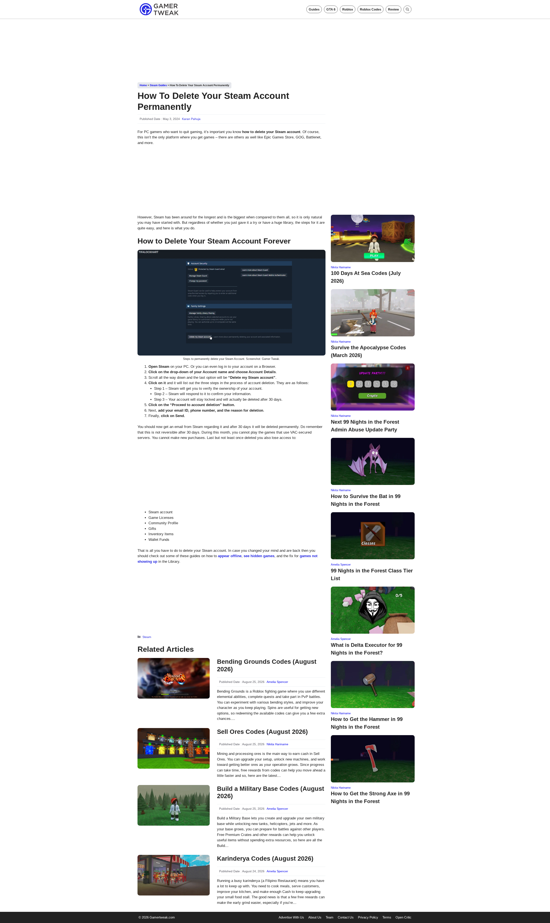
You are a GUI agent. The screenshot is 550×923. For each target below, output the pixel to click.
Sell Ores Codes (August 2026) (262, 731)
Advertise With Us (291, 917)
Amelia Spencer (277, 682)
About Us (314, 917)
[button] (407, 9)
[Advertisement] (275, 49)
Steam (146, 637)
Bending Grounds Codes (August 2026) (266, 665)
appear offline (229, 556)
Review (393, 9)
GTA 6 (330, 9)
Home (143, 85)
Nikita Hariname (277, 744)
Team (329, 917)
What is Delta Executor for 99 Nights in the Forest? (366, 649)
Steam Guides (158, 85)
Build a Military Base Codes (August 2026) (270, 792)
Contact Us (346, 917)
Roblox (347, 9)
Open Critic (403, 917)
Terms (386, 917)
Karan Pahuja (191, 119)
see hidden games (259, 556)
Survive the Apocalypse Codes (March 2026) (368, 351)
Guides (314, 9)
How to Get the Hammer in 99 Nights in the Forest (367, 723)
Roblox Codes (370, 9)
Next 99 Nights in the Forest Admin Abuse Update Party (365, 425)
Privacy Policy (368, 917)
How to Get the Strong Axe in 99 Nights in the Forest (370, 797)
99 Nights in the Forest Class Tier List (372, 574)
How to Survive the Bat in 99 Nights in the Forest (365, 500)
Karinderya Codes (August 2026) (265, 858)
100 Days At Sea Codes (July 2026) (366, 277)
